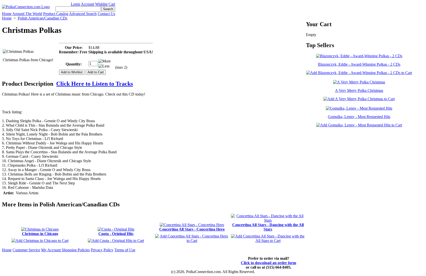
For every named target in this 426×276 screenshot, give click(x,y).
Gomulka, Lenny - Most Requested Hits (359, 117)
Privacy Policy (102, 250)
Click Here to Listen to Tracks (94, 83)
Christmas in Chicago (40, 234)
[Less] (103, 66)
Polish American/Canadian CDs (42, 18)
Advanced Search (83, 14)
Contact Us (106, 14)
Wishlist (101, 4)
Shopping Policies (76, 250)
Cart (111, 4)
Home (7, 14)
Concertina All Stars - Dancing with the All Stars (268, 227)
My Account (51, 250)
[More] (104, 61)
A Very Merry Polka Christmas (359, 90)
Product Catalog (55, 14)
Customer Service (26, 250)
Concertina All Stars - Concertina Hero (192, 229)
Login (75, 4)
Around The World (27, 14)
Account (87, 4)
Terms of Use (124, 250)
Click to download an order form (268, 263)
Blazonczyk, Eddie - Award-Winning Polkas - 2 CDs (359, 64)
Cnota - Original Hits (115, 234)
